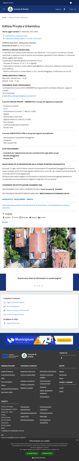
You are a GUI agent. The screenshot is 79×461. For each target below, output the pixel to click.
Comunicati (63, 375)
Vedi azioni (5, 222)
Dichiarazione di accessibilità (45, 421)
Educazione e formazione (48, 371)
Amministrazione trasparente (45, 408)
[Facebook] (64, 9)
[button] (39, 458)
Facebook (8, 217)
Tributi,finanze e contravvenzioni (45, 382)
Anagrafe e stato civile (28, 371)
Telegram (34, 217)
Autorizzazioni (44, 396)
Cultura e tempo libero (28, 375)
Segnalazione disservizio (28, 413)
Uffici (3, 378)
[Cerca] (75, 9)
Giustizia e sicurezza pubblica (46, 376)
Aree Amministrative (8, 375)
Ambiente (43, 387)
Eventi (61, 391)
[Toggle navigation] (4, 9)
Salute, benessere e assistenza (46, 391)
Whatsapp (24, 217)
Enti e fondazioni (6, 382)
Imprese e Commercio (28, 381)
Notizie (61, 371)
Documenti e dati (6, 392)
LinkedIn (43, 217)
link (58, 449)
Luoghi (61, 388)
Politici (3, 385)
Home (4, 17)
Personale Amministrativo (9, 389)
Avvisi (61, 378)
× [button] (77, 440)
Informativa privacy (46, 413)
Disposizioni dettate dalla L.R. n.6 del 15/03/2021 (23, 38)
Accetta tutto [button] (32, 453)
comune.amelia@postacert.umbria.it (13, 438)
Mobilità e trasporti (27, 388)
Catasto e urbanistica (27, 384)
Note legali (43, 416)
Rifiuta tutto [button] (47, 453)
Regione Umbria (8, 3)
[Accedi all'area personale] (70, 2)
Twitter (16, 217)
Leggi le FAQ (25, 416)
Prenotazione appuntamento (25, 408)
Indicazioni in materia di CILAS (16, 36)
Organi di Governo (7, 371)
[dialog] (39, 449)
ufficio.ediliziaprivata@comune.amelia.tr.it (21, 96)
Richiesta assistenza (27, 420)
